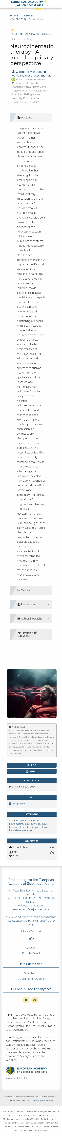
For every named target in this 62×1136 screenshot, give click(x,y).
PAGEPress (38, 920)
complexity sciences (31, 820)
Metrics (25, 590)
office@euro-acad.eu (30, 905)
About (31, 948)
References (28, 604)
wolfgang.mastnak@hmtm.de (31, 75)
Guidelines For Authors (31, 978)
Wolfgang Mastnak (28, 71)
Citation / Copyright (26, 634)
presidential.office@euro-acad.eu (31, 909)
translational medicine (20, 830)
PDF (33, 765)
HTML (33, 771)
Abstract (26, 117)
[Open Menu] (4, 4)
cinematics (14, 820)
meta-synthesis (32, 824)
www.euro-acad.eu (17, 1077)
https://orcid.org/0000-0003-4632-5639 (30, 79)
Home (14, 15)
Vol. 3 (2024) (18, 19)
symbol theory (41, 827)
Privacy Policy (42, 1130)
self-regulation (25, 827)
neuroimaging (16, 824)
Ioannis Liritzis (46, 1014)
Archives (27, 15)
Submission (31, 973)
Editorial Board (31, 953)
